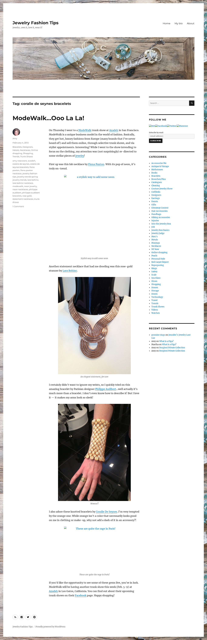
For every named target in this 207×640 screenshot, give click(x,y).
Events (154, 201)
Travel (154, 300)
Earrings (155, 198)
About (190, 23)
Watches (155, 313)
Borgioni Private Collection (172, 347)
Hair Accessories (159, 211)
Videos (154, 310)
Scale (153, 274)
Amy (15, 138)
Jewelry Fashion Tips (35, 22)
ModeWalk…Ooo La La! (48, 118)
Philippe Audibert (105, 388)
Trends (16, 156)
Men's (154, 236)
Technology (157, 297)
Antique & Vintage (160, 166)
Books (154, 172)
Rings (154, 268)
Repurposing (157, 265)
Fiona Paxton (96, 164)
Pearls (154, 255)
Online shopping (159, 252)
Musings (155, 243)
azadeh (31, 161)
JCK (153, 227)
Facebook (80, 595)
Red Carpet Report (160, 262)
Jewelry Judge (157, 233)
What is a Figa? (166, 341)
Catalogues (156, 182)
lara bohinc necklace (23, 183)
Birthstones (157, 169)
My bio (179, 23)
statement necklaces (23, 199)
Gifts (153, 204)
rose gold (27, 196)
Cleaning (155, 185)
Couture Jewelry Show (161, 188)
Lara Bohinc (70, 270)
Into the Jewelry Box (161, 223)
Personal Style (158, 259)
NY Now (155, 249)
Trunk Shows (26, 156)
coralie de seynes (21, 164)
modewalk (18, 186)
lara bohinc (32, 180)
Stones (154, 287)
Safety (154, 271)
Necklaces (25, 150)
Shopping (28, 153)
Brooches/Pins (158, 179)
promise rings (158, 335)
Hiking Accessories (160, 217)
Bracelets (17, 147)
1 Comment (18, 206)
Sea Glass (155, 278)
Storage (155, 290)
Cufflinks (155, 192)
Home (166, 23)
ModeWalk (84, 130)
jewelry (79, 155)
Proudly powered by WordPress (50, 626)
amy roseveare (20, 161)
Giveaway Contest (159, 208)
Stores (154, 294)
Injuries (155, 220)
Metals (16, 150)
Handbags (156, 214)
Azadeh (113, 130)
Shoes (154, 281)
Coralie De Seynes (106, 511)
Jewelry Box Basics (160, 230)
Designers (28, 147)
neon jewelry (30, 186)
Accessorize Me (158, 163)
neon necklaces (20, 189)
